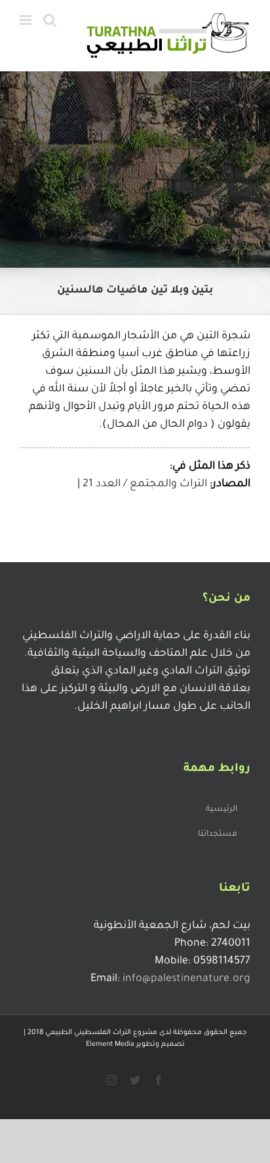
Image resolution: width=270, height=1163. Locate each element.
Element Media (110, 1044)
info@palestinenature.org (186, 979)
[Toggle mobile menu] (26, 20)
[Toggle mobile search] (49, 20)
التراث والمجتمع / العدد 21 (145, 484)
